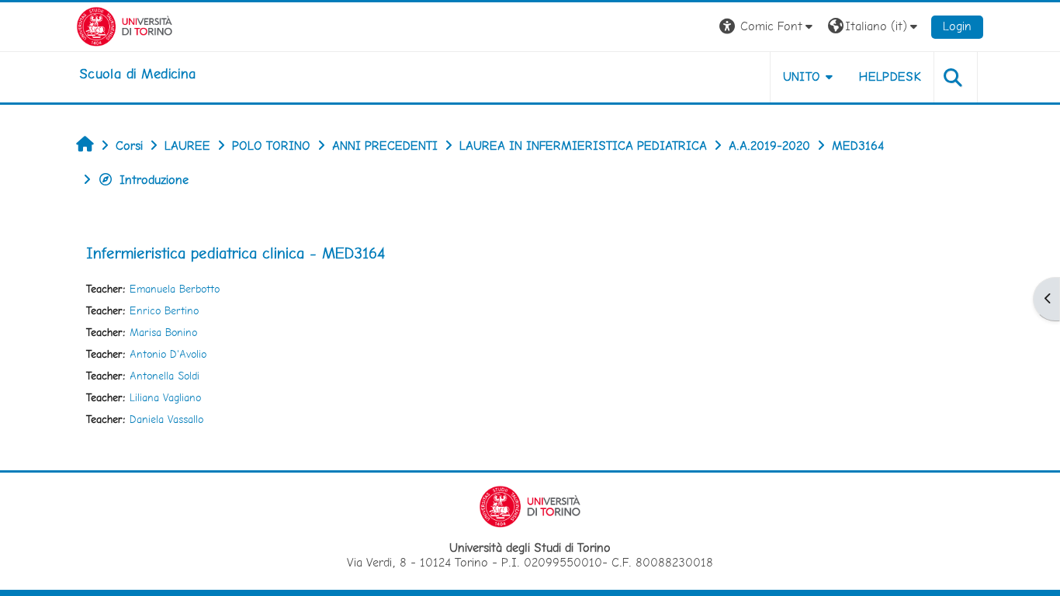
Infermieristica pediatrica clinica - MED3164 (235, 253)
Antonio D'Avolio (168, 354)
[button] (768, 27)
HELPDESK (890, 76)
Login (957, 26)
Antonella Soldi (164, 376)
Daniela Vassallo (166, 419)
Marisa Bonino (163, 332)
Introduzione (154, 179)
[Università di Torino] (124, 25)
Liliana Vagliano (165, 397)
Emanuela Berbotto (175, 289)
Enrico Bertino (164, 310)
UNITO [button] (802, 76)
